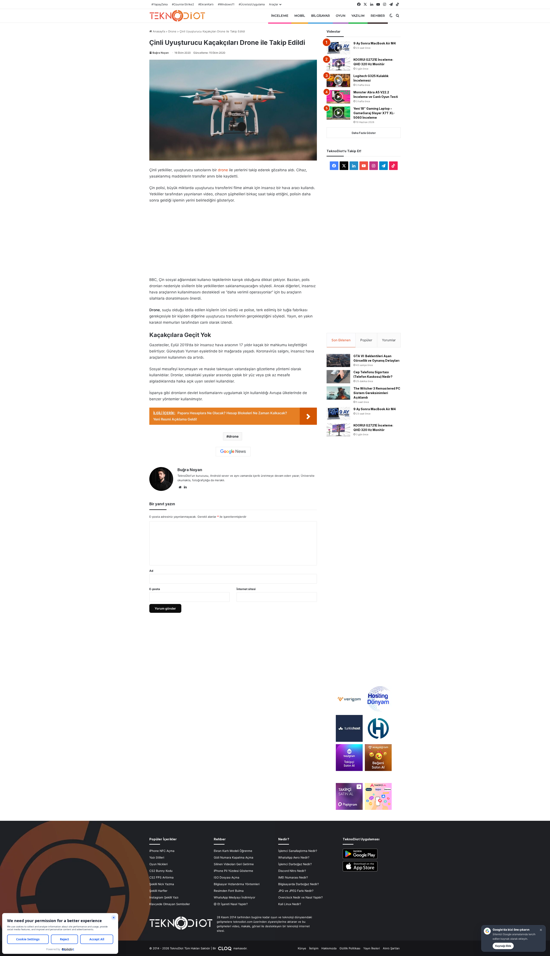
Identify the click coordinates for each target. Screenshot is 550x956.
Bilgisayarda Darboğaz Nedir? (298, 884)
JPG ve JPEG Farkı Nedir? (295, 890)
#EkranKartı (206, 4)
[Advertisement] (233, 239)
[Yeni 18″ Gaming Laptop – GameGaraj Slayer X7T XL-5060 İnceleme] (338, 113)
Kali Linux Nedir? (289, 904)
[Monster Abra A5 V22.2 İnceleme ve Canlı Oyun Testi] (338, 96)
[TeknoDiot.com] (177, 15)
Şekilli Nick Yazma (161, 884)
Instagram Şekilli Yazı (163, 897)
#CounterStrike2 (183, 4)
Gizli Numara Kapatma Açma (233, 857)
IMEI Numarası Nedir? (293, 877)
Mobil (299, 16)
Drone (172, 31)
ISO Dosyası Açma (226, 877)
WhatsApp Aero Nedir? (293, 857)
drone (223, 170)
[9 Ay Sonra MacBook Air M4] (338, 48)
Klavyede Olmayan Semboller (169, 904)
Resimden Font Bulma (229, 890)
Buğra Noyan (161, 52)
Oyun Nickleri (158, 864)
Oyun (340, 16)
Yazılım (358, 16)
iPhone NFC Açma (161, 851)
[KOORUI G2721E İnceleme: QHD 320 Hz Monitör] (338, 64)
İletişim (313, 948)
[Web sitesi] (180, 487)
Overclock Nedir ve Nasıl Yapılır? (300, 897)
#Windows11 (226, 4)
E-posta (154, 589)
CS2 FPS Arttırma (161, 877)
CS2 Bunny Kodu (161, 871)
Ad (151, 570)
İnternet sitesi (246, 589)
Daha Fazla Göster (364, 133)
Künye (302, 948)
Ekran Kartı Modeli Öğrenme (233, 851)
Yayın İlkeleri (371, 948)
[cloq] (225, 948)
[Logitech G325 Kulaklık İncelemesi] (338, 80)
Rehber (378, 16)
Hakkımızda (328, 948)
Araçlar (273, 4)
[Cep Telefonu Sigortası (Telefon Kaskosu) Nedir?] (338, 376)
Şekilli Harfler (158, 890)
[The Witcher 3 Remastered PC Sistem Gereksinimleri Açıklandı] (338, 393)
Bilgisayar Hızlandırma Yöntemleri (237, 884)
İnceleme (279, 16)
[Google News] (233, 451)
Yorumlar (389, 340)
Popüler (366, 340)
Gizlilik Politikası (349, 948)
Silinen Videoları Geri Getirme (234, 864)
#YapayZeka (159, 4)
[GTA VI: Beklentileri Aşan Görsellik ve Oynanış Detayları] (338, 360)
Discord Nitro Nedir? (292, 871)
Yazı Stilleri (156, 857)
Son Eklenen (341, 340)
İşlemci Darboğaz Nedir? (295, 864)
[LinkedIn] (185, 487)
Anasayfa (158, 31)
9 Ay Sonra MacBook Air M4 (374, 43)
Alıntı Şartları (391, 948)
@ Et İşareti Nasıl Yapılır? (231, 904)
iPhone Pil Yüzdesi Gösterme (233, 871)
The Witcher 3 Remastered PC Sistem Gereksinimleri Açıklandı (376, 393)
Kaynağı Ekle (503, 945)
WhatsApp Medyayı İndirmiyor (234, 897)
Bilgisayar (320, 16)
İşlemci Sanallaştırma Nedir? (297, 851)
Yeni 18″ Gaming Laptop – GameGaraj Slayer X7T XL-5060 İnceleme (374, 113)
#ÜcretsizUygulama (252, 4)
